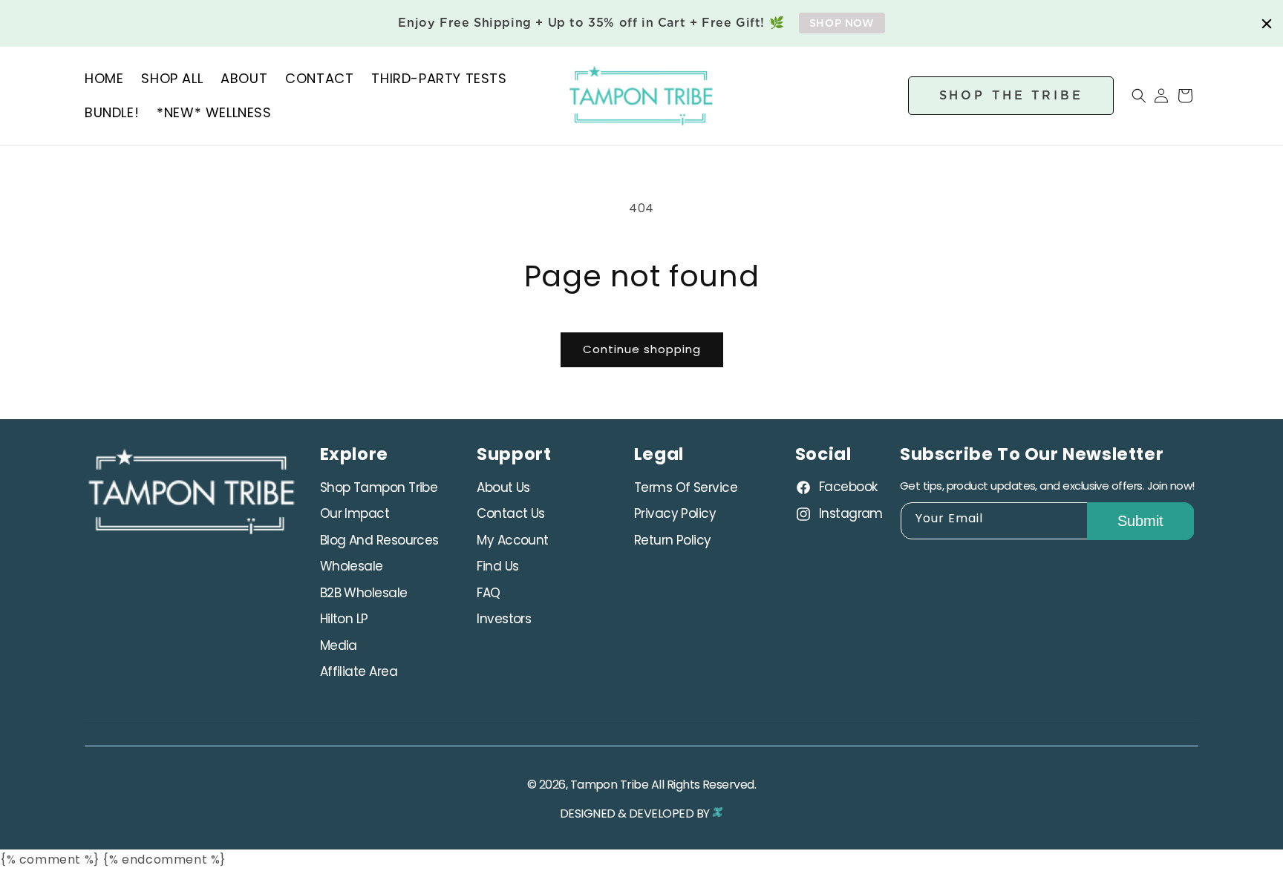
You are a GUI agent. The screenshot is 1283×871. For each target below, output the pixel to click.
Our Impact (355, 514)
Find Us (497, 567)
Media (338, 645)
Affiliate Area (358, 672)
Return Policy (672, 540)
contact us (511, 514)
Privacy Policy (675, 514)
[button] (1130, 95)
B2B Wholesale (364, 593)
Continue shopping (642, 349)
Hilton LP (344, 619)
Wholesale (351, 567)
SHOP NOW (842, 23)
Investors (504, 619)
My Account (513, 540)
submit (1140, 521)
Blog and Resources (379, 540)
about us (503, 487)
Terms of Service (685, 487)
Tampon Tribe (609, 784)
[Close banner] (1267, 24)
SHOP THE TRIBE (1011, 95)
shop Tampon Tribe (379, 487)
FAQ (488, 593)
